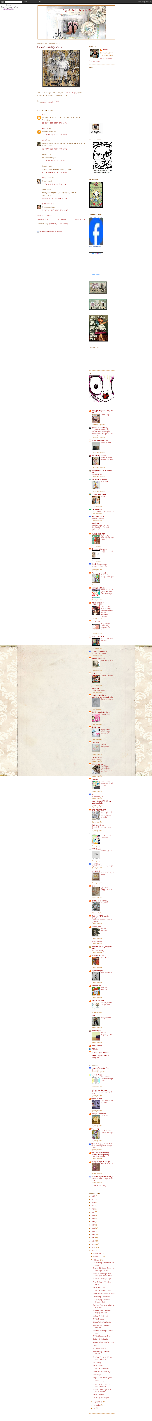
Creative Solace (98, 955)
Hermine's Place (98, 516)
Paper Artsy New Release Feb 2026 (107, 458)
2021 (93, 1209)
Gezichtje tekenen (107, 699)
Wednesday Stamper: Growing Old (101, 1301)
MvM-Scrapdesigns (99, 479)
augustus (97, 1405)
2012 (93, 1235)
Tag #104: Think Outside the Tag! (107, 1132)
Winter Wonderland (99, 1090)
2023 (93, 1202)
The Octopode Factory (100, 712)
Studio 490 (96, 621)
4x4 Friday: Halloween (101, 1297)
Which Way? (105, 415)
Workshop (97, 1375)
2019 (93, 1212)
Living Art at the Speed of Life (102, 471)
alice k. (44, 140)
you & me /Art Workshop (106, 837)
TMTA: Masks (98, 1365)
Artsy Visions (97, 1046)
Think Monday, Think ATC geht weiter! (102, 1147)
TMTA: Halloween (99, 1287)
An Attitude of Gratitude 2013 (102, 948)
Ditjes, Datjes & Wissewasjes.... (98, 604)
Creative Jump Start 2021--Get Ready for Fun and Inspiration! (101, 527)
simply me (95, 688)
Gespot (96, 1345)
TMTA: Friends (98, 1319)
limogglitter (96, 871)
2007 (94, 1251)
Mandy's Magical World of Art (102, 412)
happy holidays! (97, 805)
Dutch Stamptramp (99, 564)
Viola (93, 1016)
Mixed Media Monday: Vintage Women (102, 1312)
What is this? (96, 274)
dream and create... (99, 549)
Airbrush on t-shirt (98, 796)
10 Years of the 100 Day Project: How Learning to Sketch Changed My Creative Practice (102, 433)
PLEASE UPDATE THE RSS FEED (103, 511)
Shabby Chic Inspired (100, 901)
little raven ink (97, 764)
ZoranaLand (96, 927)
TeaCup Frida (105, 714)
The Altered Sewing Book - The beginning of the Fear (107, 769)
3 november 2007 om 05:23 (55, 210)
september (98, 1402)
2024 (94, 1199)
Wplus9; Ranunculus (105, 745)
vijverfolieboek (106, 442)
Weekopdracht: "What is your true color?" (106, 731)
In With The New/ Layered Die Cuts (102, 1179)
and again (104, 903)
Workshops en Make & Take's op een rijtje (102, 921)
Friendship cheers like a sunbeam (100, 567)
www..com (96, 253)
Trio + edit (104, 1116)
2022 (93, 1206)
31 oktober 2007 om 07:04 (54, 198)
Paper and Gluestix (99, 573)
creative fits (96, 986)
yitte (93, 886)
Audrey (105, 50)
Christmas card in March (107, 874)
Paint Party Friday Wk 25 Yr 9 (107, 576)
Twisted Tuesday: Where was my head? (102, 1358)
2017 (93, 1219)
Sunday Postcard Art (100, 1068)
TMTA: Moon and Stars (102, 1336)
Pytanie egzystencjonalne (107, 1034)
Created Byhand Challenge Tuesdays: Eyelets (103, 1269)
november (97, 1257)
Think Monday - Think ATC (102, 1144)
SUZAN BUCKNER (98, 534)
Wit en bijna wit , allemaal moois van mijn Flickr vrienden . (107, 815)
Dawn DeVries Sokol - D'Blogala (100, 1057)
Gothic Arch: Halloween (102, 1290)
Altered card (98, 1381)
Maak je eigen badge (95, 246)
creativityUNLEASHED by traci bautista (101, 802)
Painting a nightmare (104, 930)
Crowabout (96, 673)
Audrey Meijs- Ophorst (95, 217)
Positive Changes (107, 675)
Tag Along (95, 1129)
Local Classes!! (97, 759)
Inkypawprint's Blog (99, 651)
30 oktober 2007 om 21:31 (54, 184)
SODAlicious (96, 849)
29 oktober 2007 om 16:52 (54, 123)
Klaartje (45, 128)
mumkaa (95, 834)
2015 (93, 1225)
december (97, 1253)
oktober (96, 1260)
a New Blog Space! (98, 690)
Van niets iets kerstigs (99, 653)
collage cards (106, 1018)
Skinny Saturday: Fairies (102, 1322)
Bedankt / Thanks (107, 1163)
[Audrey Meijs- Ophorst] (96, 244)
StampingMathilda (99, 494)
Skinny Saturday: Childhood (103, 1342)
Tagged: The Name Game (102, 1378)
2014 (93, 1228)
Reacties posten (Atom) (58, 224)
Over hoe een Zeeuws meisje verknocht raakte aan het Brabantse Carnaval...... (107, 611)
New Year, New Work (99, 474)
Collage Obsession (99, 1114)
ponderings (96, 523)
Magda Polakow (98, 636)
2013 (93, 1231)
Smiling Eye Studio (98, 588)
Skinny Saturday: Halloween (103, 1294)
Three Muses (97, 1099)
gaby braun (46, 178)
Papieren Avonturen (100, 440)
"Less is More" (97, 1075)
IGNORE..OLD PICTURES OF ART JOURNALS (107, 538)
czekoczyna (96, 1031)
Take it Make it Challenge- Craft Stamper (107, 783)
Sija (93, 794)
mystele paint (97, 757)
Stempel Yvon (97, 509)
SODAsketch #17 (106, 851)
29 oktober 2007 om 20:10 (54, 135)
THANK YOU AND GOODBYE (107, 1102)
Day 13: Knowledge (98, 951)
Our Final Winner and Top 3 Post (102, 1093)
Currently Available (104, 989)
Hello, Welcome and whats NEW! (101, 828)
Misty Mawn (97, 942)
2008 (94, 1247)
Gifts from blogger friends (106, 889)
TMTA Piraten (98, 1395)
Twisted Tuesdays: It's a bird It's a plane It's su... (103, 1274)
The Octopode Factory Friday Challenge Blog (100, 1154)
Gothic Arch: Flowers (101, 1368)
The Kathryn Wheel (99, 455)
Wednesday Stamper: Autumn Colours (101, 1385)
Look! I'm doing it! (107, 660)
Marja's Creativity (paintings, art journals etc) (102, 696)
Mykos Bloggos (97, 971)
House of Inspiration (101, 1348)
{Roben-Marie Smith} (100, 428)
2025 (93, 1196)
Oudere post (80, 219)
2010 (93, 1241)
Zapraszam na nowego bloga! (102, 866)
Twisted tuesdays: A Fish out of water (102, 1390)
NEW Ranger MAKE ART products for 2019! (105, 626)
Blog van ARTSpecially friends (100, 917)
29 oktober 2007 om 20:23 (54, 149)
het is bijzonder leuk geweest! (106, 1004)
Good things (96, 727)
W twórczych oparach (100, 1052)
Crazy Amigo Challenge (101, 1161)
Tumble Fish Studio (99, 658)
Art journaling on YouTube (107, 639)
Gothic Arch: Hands (100, 1316)
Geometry (95, 1070)
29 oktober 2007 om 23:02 (54, 161)
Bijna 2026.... (105, 481)
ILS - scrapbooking (99, 1185)
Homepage (62, 219)
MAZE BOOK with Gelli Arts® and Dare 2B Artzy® (107, 592)
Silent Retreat (106, 957)
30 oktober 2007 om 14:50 (54, 172)
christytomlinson (98, 825)
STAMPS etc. (96, 742)
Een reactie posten (44, 215)
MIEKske (95, 779)
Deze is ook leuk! (98, 1001)
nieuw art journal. (107, 973)
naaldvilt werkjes (98, 518)
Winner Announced (98, 1157)
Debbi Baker (47, 204)
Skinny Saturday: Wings (102, 1371)
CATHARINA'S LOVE (99, 810)
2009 (93, 1244)
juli (94, 1408)
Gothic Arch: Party (100, 1339)
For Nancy (97, 1362)
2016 (93, 1222)
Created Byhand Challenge (102, 1176)
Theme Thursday (70, 93)
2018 (93, 1215)
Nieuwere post (43, 219)
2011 (93, 1238)
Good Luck (104, 496)
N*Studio (95, 1049)
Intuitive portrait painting (107, 552)
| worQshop (96, 864)
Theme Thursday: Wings (102, 1279)
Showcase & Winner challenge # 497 (107, 1079)
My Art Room (76, 10)
